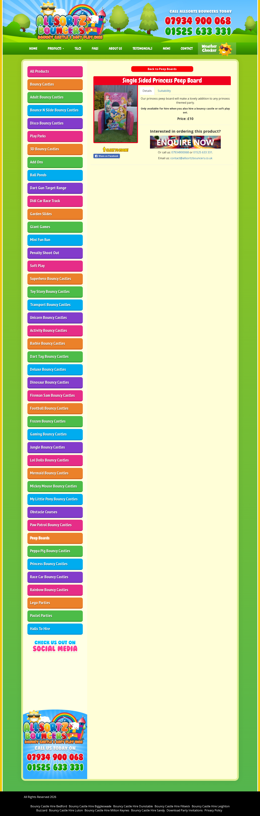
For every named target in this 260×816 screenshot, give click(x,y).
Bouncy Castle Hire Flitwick (172, 806)
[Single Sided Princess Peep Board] (115, 113)
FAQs (95, 48)
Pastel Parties (41, 615)
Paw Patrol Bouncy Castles (51, 524)
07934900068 (180, 152)
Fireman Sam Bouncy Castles (52, 395)
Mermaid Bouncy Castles (49, 473)
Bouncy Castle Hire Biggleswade (90, 806)
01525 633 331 (202, 152)
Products (55, 48)
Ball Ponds (38, 175)
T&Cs (78, 48)
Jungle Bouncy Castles (47, 447)
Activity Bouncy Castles (48, 330)
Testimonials (142, 48)
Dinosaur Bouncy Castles (49, 382)
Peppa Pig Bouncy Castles (50, 550)
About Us (115, 48)
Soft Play (37, 265)
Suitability (164, 91)
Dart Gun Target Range (48, 188)
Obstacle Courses (43, 512)
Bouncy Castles (42, 84)
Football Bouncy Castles (49, 408)
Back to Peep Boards (162, 69)
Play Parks (38, 136)
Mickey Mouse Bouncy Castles (53, 486)
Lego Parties (40, 602)
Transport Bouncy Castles (50, 304)
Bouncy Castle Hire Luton (66, 810)
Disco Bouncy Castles (46, 123)
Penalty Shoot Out (44, 252)
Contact (187, 48)
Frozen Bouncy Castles (48, 421)
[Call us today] (198, 20)
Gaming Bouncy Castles (48, 434)
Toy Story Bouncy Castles (50, 291)
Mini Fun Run (40, 239)
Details (147, 91)
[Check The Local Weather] (217, 48)
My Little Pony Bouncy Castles (54, 499)
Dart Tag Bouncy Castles (49, 356)
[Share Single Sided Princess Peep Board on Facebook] (115, 156)
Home (33, 48)
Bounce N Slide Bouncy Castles (54, 110)
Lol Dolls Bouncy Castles (49, 460)
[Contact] (185, 142)
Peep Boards (40, 538)
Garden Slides (41, 214)
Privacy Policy (213, 810)
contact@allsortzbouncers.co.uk (191, 158)
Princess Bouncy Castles (49, 563)
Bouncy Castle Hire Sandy (148, 810)
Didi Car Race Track (45, 200)
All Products (39, 71)
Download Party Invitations (185, 810)
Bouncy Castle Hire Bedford (48, 806)
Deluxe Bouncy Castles (48, 369)
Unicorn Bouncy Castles (48, 317)
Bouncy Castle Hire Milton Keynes (107, 810)
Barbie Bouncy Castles (47, 343)
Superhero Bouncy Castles (50, 278)
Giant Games (40, 226)
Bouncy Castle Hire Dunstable (133, 806)
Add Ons (36, 162)
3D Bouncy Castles (44, 149)
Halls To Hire (40, 628)
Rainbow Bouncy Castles (49, 589)
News (166, 48)
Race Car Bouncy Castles (49, 576)
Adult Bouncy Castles (46, 97)
